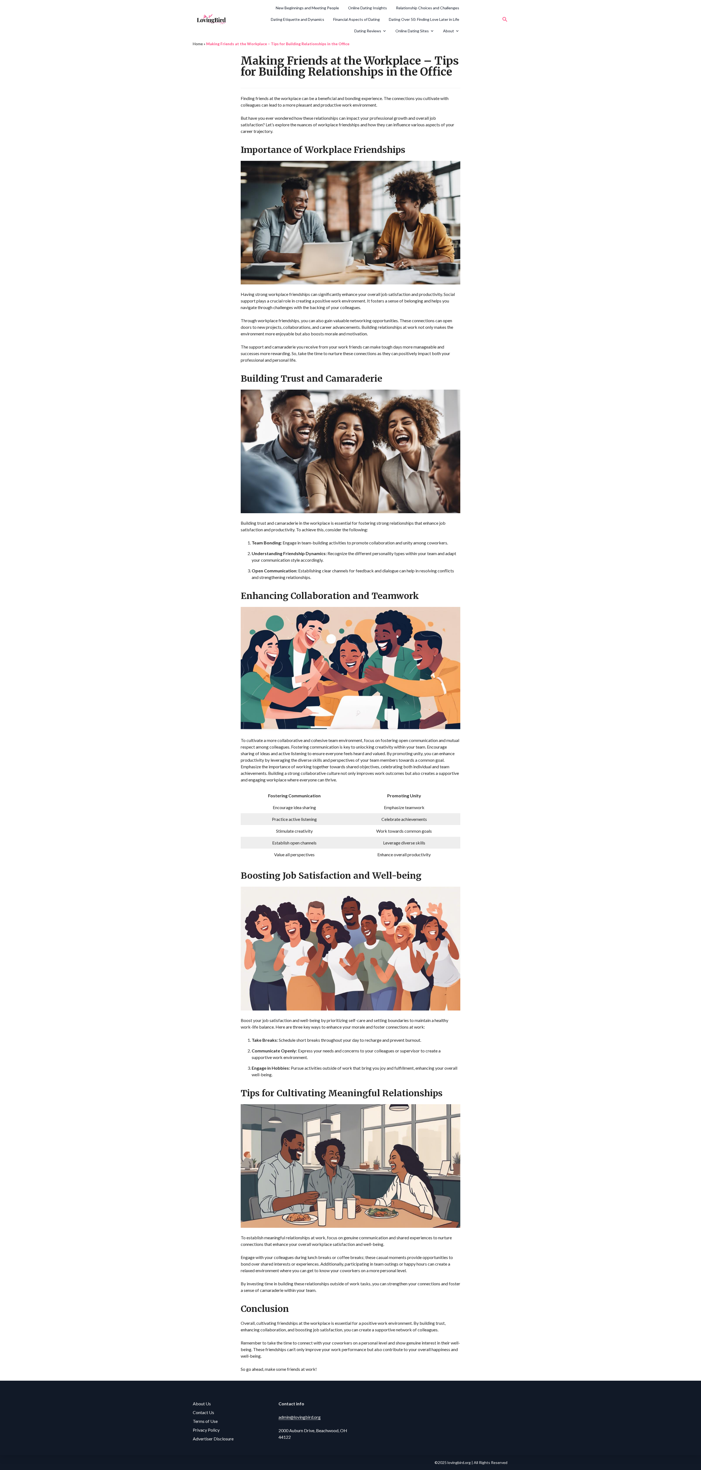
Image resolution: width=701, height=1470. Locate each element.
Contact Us (203, 1412)
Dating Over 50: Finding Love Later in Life (424, 19)
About (448, 30)
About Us (202, 1403)
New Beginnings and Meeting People (307, 7)
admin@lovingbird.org (299, 1417)
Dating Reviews (367, 30)
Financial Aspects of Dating (356, 19)
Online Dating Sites (412, 30)
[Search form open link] (505, 19)
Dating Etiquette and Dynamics (297, 19)
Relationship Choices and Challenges (427, 7)
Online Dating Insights (367, 7)
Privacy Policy (206, 1429)
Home (198, 43)
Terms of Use (205, 1421)
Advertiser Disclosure (213, 1438)
